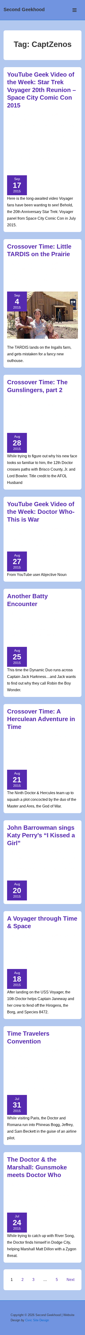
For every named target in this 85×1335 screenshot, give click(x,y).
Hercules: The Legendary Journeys (36, 758)
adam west (40, 624)
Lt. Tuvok (48, 142)
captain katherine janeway (46, 946)
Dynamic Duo (17, 635)
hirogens (54, 952)
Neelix (27, 147)
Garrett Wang (60, 136)
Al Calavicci (44, 1062)
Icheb (11, 142)
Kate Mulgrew (28, 142)
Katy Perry (36, 869)
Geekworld (52, 269)
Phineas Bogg (31, 1078)
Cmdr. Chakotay (52, 131)
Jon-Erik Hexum (30, 1072)
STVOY (61, 158)
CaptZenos (30, 131)
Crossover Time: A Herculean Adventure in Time (41, 719)
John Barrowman (42, 635)
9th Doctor (24, 747)
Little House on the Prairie (43, 280)
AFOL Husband (47, 410)
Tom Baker (33, 1089)
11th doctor (25, 1195)
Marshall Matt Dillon (47, 1201)
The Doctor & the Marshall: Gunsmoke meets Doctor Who (37, 1167)
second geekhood (36, 153)
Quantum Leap (54, 1078)
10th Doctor (37, 274)
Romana (13, 1083)
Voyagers (50, 1089)
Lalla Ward (53, 1072)
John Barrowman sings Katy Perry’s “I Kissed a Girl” (41, 835)
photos (69, 952)
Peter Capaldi (39, 421)
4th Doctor (24, 1062)
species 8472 (47, 957)
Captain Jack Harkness (35, 629)
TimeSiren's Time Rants (57, 619)
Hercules (55, 752)
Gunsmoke (63, 1195)
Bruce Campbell (39, 415)
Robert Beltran (47, 147)
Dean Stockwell (20, 1067)
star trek (66, 957)
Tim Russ (27, 163)
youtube (66, 545)
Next (70, 1280)
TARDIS (43, 285)
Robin (62, 635)
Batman (55, 624)
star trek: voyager (40, 158)
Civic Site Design (37, 1320)
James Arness (18, 1201)
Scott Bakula (51, 1083)
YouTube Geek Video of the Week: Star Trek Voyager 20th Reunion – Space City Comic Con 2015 (41, 90)
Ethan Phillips (35, 136)
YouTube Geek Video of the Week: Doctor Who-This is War (41, 512)
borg (19, 946)
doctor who (17, 421)
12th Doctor (25, 410)
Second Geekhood (24, 9)
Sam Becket (30, 1083)
